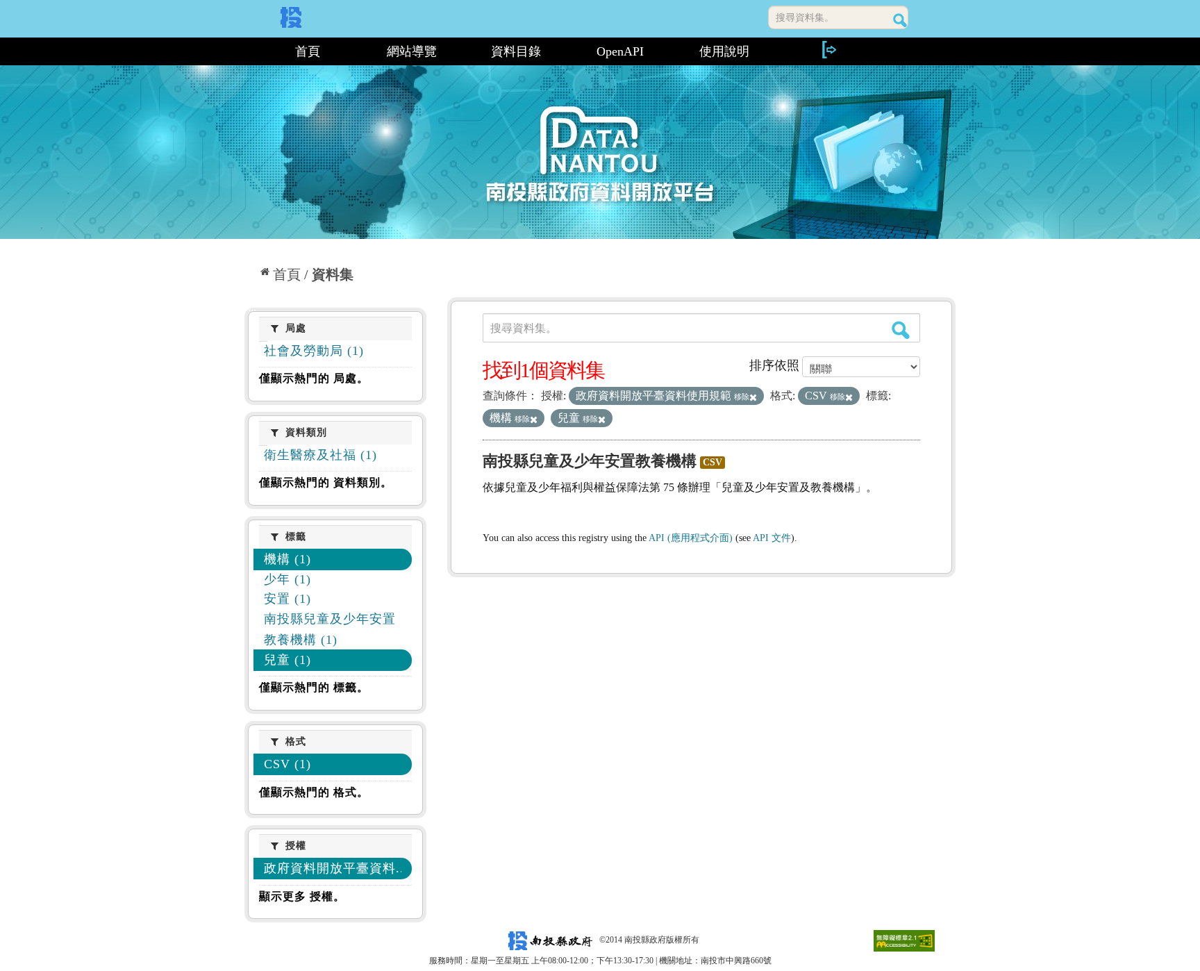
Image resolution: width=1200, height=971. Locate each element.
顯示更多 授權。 (302, 896)
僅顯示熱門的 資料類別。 (325, 482)
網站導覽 (412, 51)
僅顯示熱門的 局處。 (314, 378)
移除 (741, 396)
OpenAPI (620, 51)
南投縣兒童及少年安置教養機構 (590, 461)
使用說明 (724, 51)
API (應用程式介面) (691, 538)
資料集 (332, 274)
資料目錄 (516, 51)
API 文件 (772, 538)
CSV (712, 462)
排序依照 (774, 365)
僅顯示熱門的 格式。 (314, 792)
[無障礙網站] (904, 940)
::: (250, 51)
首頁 (307, 51)
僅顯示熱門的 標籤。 (314, 687)
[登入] (828, 50)
